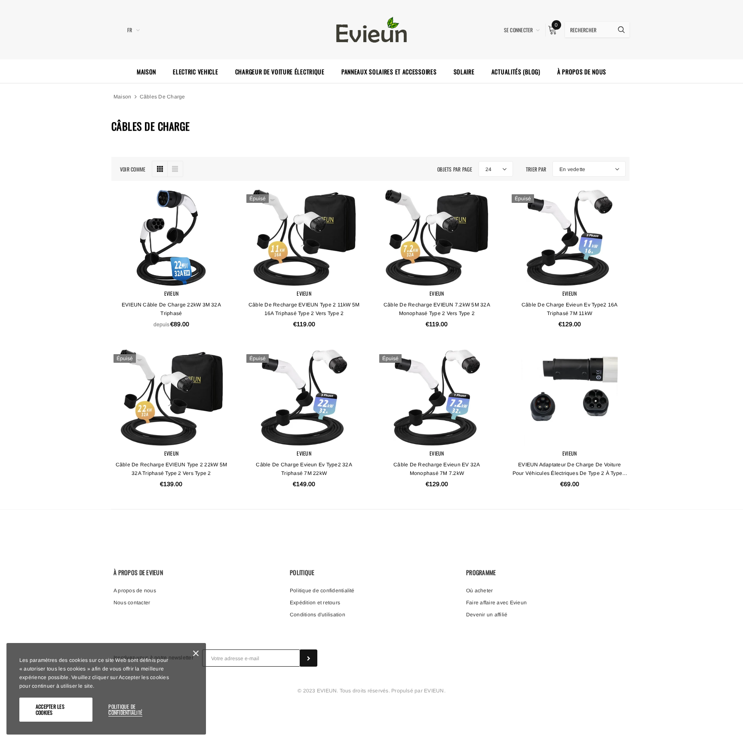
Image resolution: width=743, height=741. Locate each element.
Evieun (171, 293)
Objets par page (454, 169)
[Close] (196, 654)
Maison (122, 97)
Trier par (536, 169)
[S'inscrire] (308, 658)
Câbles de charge (162, 97)
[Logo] (371, 28)
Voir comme (132, 169)
